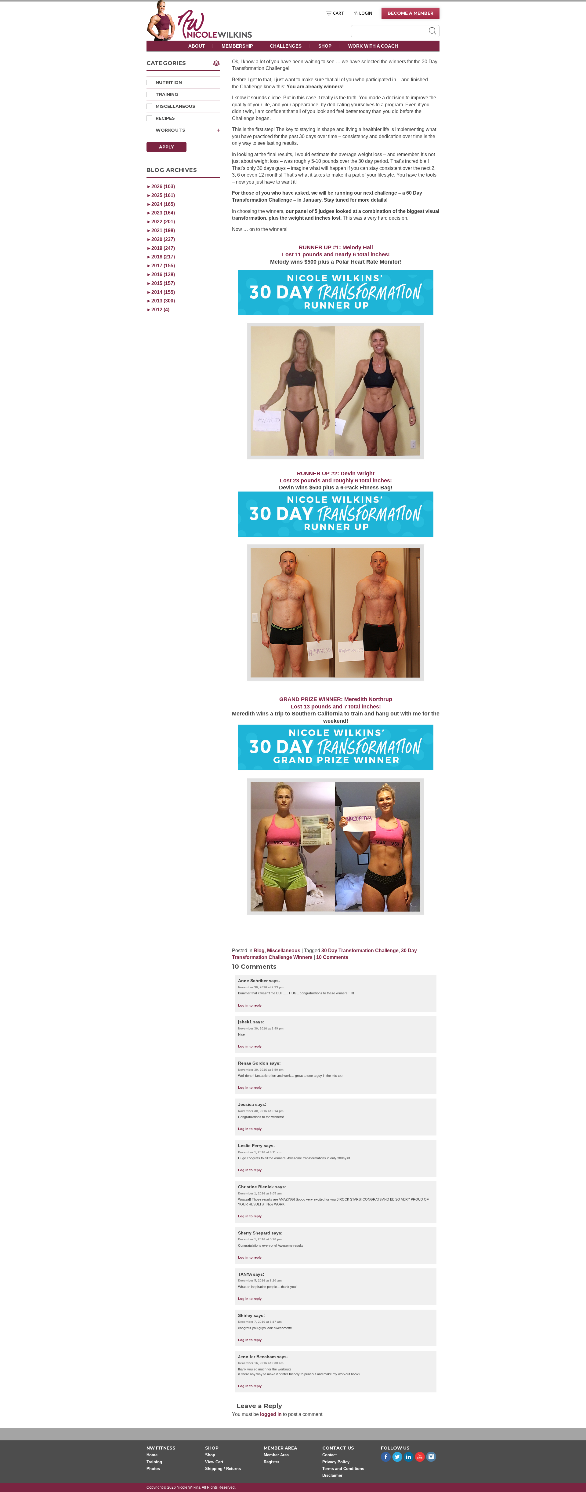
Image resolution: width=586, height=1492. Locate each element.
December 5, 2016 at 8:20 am (260, 1280)
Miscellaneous (175, 106)
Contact (329, 1455)
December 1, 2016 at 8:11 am (259, 1152)
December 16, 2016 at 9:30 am (261, 1363)
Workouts (170, 130)
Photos (153, 1468)
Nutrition (169, 82)
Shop (324, 46)
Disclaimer (332, 1475)
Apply (166, 147)
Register (271, 1462)
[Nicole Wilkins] (215, 36)
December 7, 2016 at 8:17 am (260, 1321)
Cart (338, 13)
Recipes (165, 118)
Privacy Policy (335, 1462)
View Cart (214, 1462)
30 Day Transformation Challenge (360, 950)
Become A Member (410, 13)
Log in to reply (250, 1005)
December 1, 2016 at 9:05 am (260, 1193)
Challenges (286, 46)
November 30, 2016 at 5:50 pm (261, 1069)
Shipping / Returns (223, 1468)
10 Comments (332, 957)
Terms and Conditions (343, 1468)
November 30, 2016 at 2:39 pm (261, 987)
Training (167, 94)
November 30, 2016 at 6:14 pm (261, 1111)
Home (151, 1455)
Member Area (276, 1455)
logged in (271, 1414)
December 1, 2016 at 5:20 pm (260, 1239)
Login (365, 13)
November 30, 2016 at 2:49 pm (261, 1028)
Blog (259, 950)
